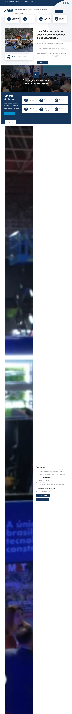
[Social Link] (63, 3)
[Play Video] (36, 75)
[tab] (10, 122)
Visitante (30, 19)
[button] (7, 40)
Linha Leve (31, 100)
